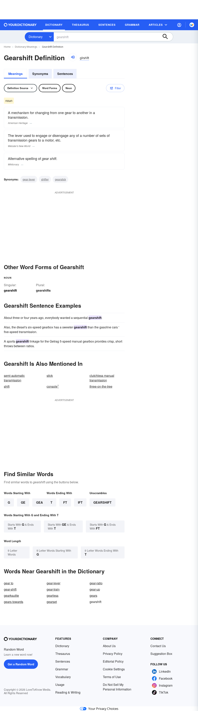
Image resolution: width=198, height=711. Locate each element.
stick (50, 375)
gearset (52, 601)
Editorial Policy (113, 661)
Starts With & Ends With (21, 526)
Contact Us (158, 646)
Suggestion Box (161, 653)
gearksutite (11, 595)
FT (65, 502)
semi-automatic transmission (14, 377)
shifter (45, 179)
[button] (179, 25)
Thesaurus (62, 653)
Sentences (65, 73)
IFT (80, 502)
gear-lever (29, 179)
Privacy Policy (112, 653)
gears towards (13, 601)
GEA (39, 502)
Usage (59, 684)
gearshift (102, 502)
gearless (52, 595)
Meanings (15, 73)
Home (7, 46)
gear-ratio (96, 583)
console (53, 386)
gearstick (60, 179)
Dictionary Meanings (26, 46)
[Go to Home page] (20, 25)
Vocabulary (63, 677)
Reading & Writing (67, 692)
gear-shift (10, 589)
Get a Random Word (21, 664)
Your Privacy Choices (103, 709)
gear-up (95, 589)
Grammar (61, 669)
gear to (8, 583)
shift (6, 386)
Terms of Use (112, 677)
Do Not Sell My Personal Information (117, 686)
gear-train (53, 589)
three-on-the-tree (101, 386)
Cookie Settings (114, 669)
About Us (109, 646)
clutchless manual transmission (102, 377)
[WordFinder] (191, 25)
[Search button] (167, 37)
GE (23, 502)
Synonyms (40, 73)
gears (93, 595)
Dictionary (36, 36)
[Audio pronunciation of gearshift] (73, 57)
